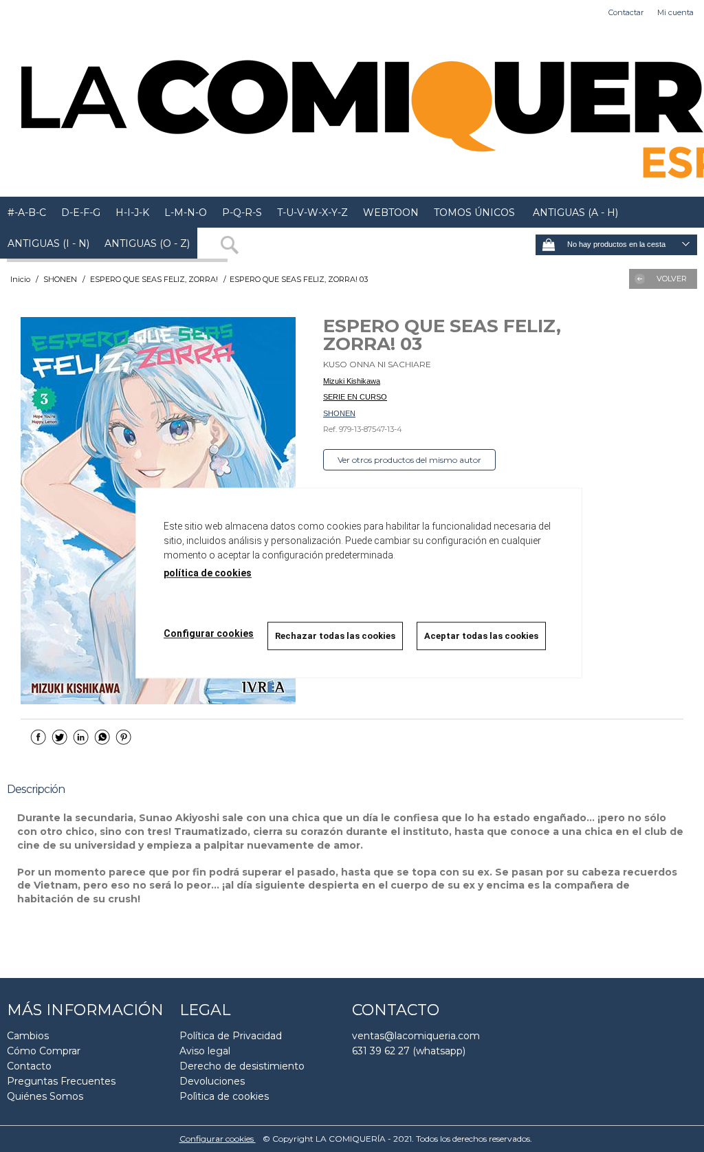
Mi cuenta (675, 12)
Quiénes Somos (45, 1096)
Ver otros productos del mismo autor (409, 460)
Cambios (28, 1036)
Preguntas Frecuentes (61, 1081)
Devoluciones (212, 1081)
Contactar (626, 12)
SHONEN (339, 413)
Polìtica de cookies (224, 1096)
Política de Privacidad (230, 1036)
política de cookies (208, 572)
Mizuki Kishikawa (351, 381)
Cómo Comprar (43, 1051)
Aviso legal (204, 1051)
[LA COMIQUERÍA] (352, 111)
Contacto (29, 1066)
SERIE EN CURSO (355, 397)
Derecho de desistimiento (242, 1066)
